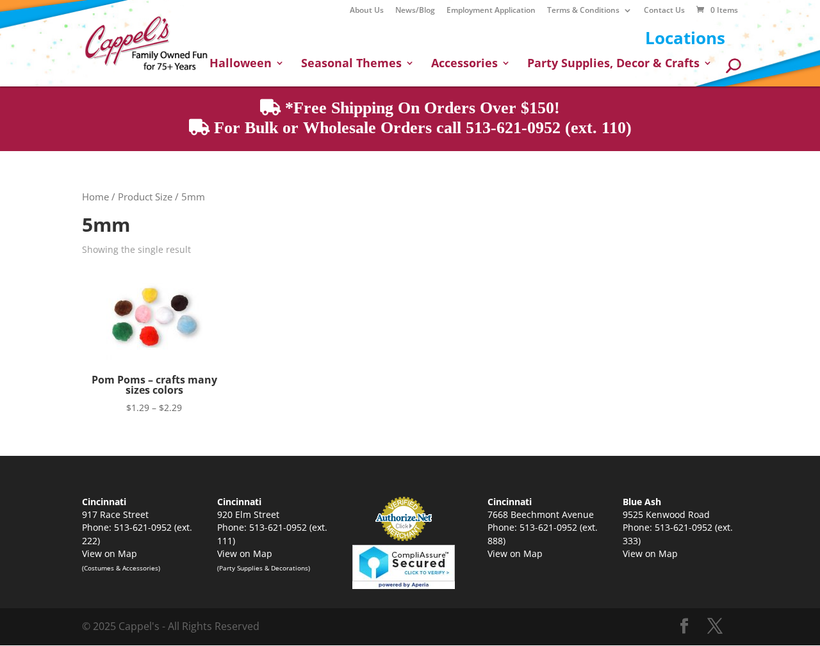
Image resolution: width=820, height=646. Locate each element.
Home (95, 196)
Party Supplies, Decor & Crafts (613, 64)
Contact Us (664, 10)
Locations (685, 37)
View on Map (109, 553)
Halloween (240, 64)
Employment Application (491, 10)
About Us (367, 10)
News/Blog (415, 10)
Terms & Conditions (583, 10)
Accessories (464, 64)
